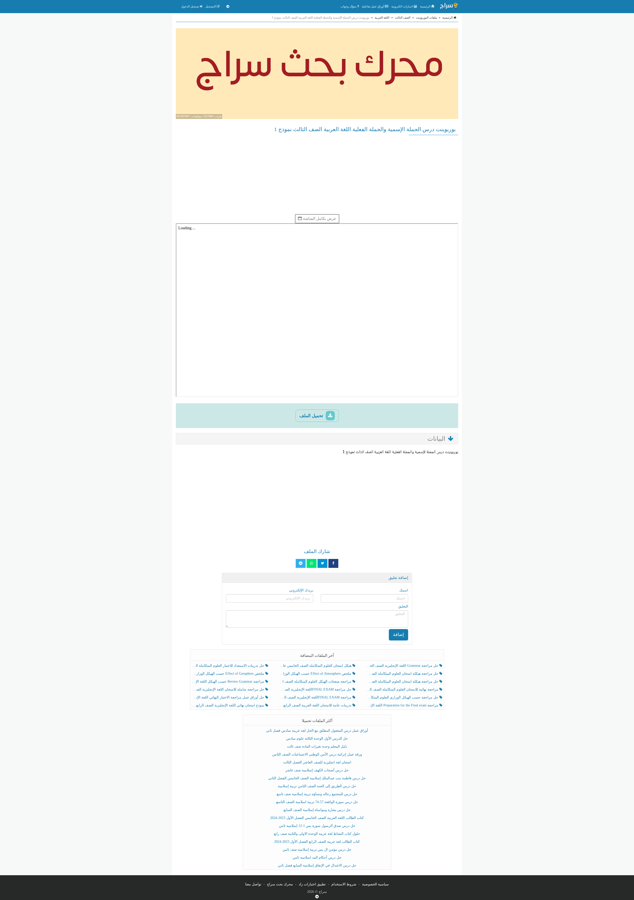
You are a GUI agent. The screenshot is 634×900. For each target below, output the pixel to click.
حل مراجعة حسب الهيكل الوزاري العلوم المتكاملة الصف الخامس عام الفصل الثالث (402, 697)
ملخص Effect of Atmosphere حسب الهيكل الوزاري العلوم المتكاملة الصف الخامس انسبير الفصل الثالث (315, 673)
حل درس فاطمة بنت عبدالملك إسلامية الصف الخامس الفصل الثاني (317, 778)
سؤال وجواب (349, 6)
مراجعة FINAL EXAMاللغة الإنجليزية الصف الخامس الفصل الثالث (315, 697)
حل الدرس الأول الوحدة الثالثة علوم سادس (317, 738)
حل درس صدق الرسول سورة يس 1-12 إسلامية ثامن (317, 826)
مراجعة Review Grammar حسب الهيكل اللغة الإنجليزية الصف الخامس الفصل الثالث (228, 681)
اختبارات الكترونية (402, 6)
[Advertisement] (317, 174)
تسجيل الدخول (190, 6)
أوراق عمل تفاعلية (373, 6)
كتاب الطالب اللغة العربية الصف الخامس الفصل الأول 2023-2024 (317, 818)
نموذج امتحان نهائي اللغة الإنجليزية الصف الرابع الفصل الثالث (228, 705)
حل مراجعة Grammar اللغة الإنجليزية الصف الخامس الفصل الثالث (402, 666)
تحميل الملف (311, 415)
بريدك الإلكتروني (301, 590)
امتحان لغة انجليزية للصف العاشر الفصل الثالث (317, 762)
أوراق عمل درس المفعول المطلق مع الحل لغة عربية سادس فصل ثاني (317, 730)
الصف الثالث (402, 17)
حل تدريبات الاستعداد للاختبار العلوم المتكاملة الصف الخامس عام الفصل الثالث (228, 666)
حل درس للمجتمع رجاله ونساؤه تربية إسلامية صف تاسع (317, 794)
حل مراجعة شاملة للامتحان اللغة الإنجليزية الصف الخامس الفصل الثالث (228, 689)
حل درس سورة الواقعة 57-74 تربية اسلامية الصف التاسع (317, 802)
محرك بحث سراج (280, 884)
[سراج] (449, 6)
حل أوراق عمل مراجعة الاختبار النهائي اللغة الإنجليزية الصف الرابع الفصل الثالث (228, 697)
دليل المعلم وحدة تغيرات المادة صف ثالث (317, 746)
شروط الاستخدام (343, 884)
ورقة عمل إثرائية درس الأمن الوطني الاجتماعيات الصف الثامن (317, 754)
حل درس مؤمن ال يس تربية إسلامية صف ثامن (317, 849)
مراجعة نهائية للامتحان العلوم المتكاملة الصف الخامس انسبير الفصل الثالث (402, 689)
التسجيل (211, 6)
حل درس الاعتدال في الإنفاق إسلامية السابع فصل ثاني (317, 865)
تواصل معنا (253, 884)
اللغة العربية (382, 17)
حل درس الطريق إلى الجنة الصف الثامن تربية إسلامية (317, 786)
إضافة (398, 634)
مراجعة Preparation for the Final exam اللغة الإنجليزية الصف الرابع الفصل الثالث (402, 705)
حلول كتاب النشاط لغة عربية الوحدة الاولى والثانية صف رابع (317, 834)
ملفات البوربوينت (426, 17)
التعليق (403, 606)
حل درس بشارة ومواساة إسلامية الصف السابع (317, 810)
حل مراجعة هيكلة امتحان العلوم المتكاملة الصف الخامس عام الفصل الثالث (402, 681)
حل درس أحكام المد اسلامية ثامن (317, 857)
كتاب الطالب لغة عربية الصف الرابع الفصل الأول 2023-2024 (317, 841)
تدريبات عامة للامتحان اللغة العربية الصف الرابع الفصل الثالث (315, 705)
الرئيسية (425, 6)
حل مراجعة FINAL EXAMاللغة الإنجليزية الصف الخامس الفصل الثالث (315, 689)
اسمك (403, 590)
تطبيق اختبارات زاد (312, 884)
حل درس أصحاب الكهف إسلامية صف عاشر (317, 770)
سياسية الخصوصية (375, 884)
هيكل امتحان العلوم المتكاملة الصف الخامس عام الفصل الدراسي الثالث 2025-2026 (315, 666)
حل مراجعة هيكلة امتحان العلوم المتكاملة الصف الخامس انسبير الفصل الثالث (402, 673)
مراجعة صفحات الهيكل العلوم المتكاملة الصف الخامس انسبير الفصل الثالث (315, 681)
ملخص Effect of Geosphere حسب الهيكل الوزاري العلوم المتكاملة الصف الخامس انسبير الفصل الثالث (228, 673)
